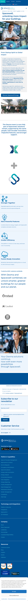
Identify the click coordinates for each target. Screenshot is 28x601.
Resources (4, 544)
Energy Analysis (5, 474)
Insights (3, 552)
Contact (13, 1)
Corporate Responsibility (7, 534)
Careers (3, 537)
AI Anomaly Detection (6, 477)
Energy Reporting (5, 482)
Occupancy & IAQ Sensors (7, 467)
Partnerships (4, 532)
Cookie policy (4, 598)
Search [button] (3, 1)
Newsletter (18, 1)
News (2, 525)
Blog (2, 550)
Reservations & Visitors (6, 462)
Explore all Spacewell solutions (14, 385)
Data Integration (5, 479)
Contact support (9, 393)
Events (2, 555)
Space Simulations (5, 470)
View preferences (14, 595)
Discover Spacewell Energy (11, 95)
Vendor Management (6, 492)
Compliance (4, 494)
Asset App (3, 497)
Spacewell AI (4, 512)
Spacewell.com (18, 393)
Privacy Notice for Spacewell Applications (17, 598)
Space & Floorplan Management (9, 460)
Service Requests (5, 465)
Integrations (4, 509)
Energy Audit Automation (7, 472)
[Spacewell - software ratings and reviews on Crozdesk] (5, 574)
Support (8, 1)
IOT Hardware (4, 514)
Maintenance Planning (6, 489)
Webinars (3, 557)
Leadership (3, 529)
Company (4, 521)
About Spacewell (5, 527)
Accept (14, 591)
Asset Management (6, 487)
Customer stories (5, 547)
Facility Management (6, 484)
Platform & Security (6, 507)
